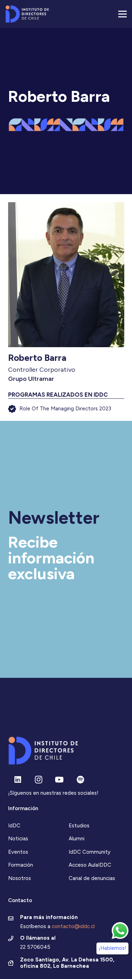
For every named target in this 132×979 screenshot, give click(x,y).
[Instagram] (38, 779)
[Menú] (122, 14)
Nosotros (19, 878)
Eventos (18, 852)
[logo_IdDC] (27, 14)
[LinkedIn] (17, 779)
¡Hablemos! (112, 948)
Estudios (79, 825)
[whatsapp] (120, 930)
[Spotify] (80, 779)
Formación (20, 865)
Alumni (76, 838)
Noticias (18, 838)
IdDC (14, 825)
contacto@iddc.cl (73, 926)
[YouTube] (59, 779)
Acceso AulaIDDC (90, 865)
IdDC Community (90, 852)
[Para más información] (14, 919)
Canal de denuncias (92, 878)
